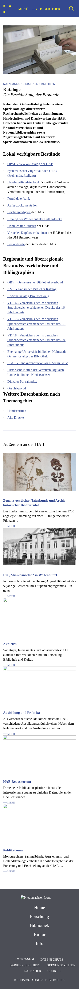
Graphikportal (16, 388)
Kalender (32, 971)
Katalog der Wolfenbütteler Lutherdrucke (34, 219)
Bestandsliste (16, 244)
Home (39, 907)
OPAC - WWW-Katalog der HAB (30, 164)
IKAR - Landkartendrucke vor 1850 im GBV (37, 363)
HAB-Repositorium (17, 781)
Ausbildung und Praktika (21, 712)
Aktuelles (9, 644)
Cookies (54, 971)
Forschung (39, 916)
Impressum (24, 959)
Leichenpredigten (19, 212)
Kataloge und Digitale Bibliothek (29, 83)
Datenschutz (52, 959)
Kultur (40, 934)
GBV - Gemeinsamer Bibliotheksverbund (35, 282)
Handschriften (16, 411)
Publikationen (13, 850)
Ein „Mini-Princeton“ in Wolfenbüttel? (31, 575)
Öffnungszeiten (61, 965)
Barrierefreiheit (25, 965)
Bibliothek (39, 925)
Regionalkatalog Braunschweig (28, 296)
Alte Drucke (15, 417)
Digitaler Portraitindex (22, 381)
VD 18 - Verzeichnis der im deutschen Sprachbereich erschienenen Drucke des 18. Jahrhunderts (36, 339)
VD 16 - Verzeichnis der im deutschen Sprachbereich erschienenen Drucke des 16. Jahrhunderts (36, 307)
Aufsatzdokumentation (22, 205)
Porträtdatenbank (18, 198)
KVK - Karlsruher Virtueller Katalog (31, 289)
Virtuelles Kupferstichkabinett (27, 232)
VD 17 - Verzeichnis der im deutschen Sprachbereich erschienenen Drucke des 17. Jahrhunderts (36, 323)
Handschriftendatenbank (23, 182)
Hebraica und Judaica (21, 226)
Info (39, 943)
